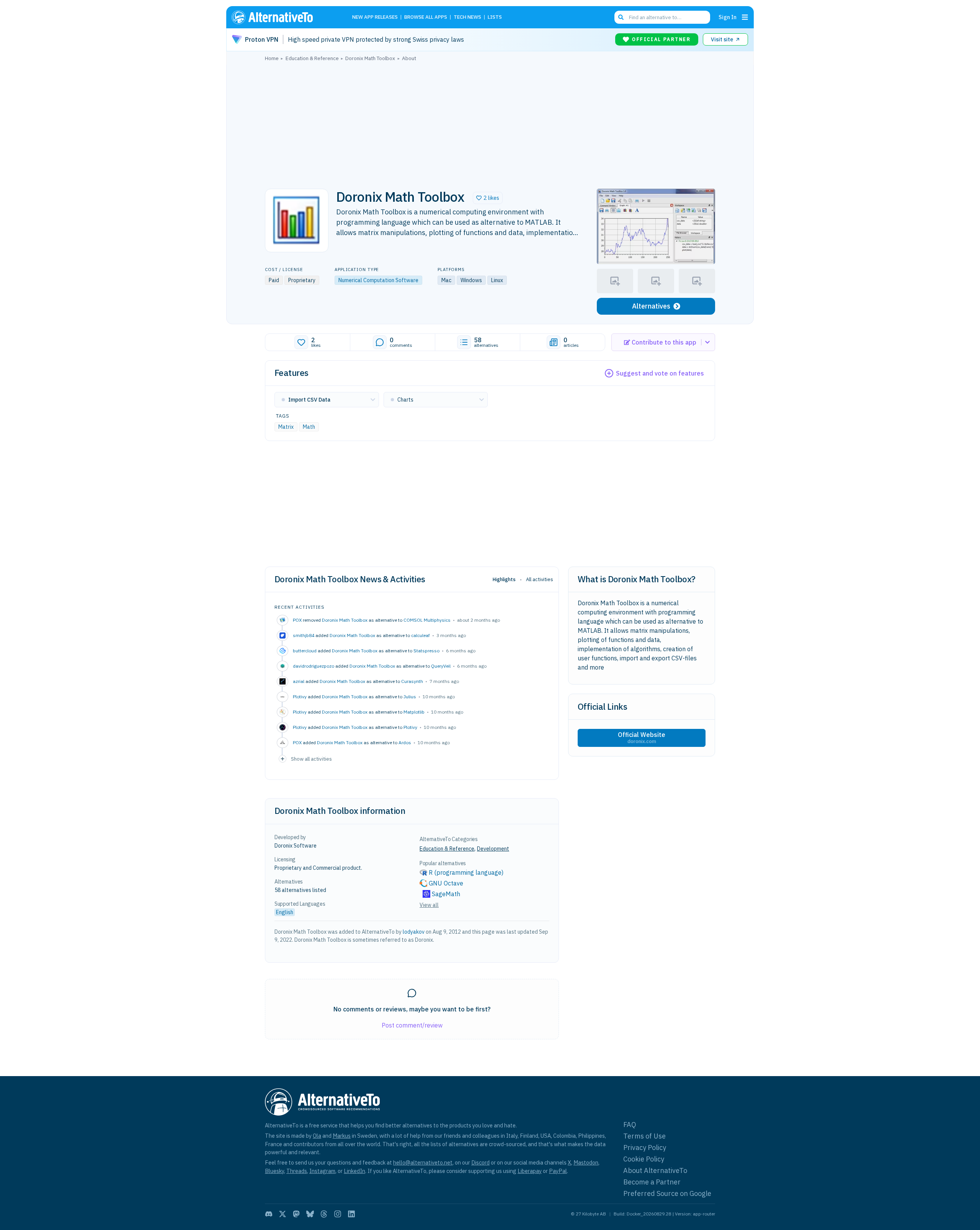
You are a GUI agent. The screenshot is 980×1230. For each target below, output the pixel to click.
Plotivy (410, 727)
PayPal (558, 1170)
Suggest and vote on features (660, 373)
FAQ (629, 1124)
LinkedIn (354, 1170)
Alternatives (651, 306)
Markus (342, 1135)
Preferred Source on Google (667, 1193)
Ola (317, 1135)
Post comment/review (412, 1025)
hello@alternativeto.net (422, 1162)
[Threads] (324, 1214)
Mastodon (585, 1162)
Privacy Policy (644, 1147)
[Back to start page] (283, 17)
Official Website (641, 738)
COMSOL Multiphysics (427, 620)
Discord (480, 1162)
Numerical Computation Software (378, 280)
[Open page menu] (745, 17)
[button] (488, 198)
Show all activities (311, 758)
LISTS (495, 17)
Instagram (322, 1170)
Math (309, 426)
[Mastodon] (296, 1214)
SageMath (446, 894)
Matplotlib (414, 712)
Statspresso (426, 650)
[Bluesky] (310, 1214)
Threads (296, 1170)
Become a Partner (652, 1182)
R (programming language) (466, 872)
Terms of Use (644, 1136)
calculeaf (420, 635)
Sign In (728, 17)
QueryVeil (441, 666)
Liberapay (530, 1170)
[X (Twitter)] (282, 1214)
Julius (409, 696)
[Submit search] (621, 17)
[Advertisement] (490, 122)
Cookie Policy (643, 1159)
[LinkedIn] (351, 1214)
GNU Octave (446, 883)
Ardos (405, 742)
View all (429, 905)
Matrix (286, 426)
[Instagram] (337, 1214)
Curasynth (412, 681)
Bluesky (274, 1170)
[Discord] (269, 1214)
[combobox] (662, 17)
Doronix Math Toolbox (345, 620)
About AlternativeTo (655, 1170)
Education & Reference (447, 848)
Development (493, 848)
